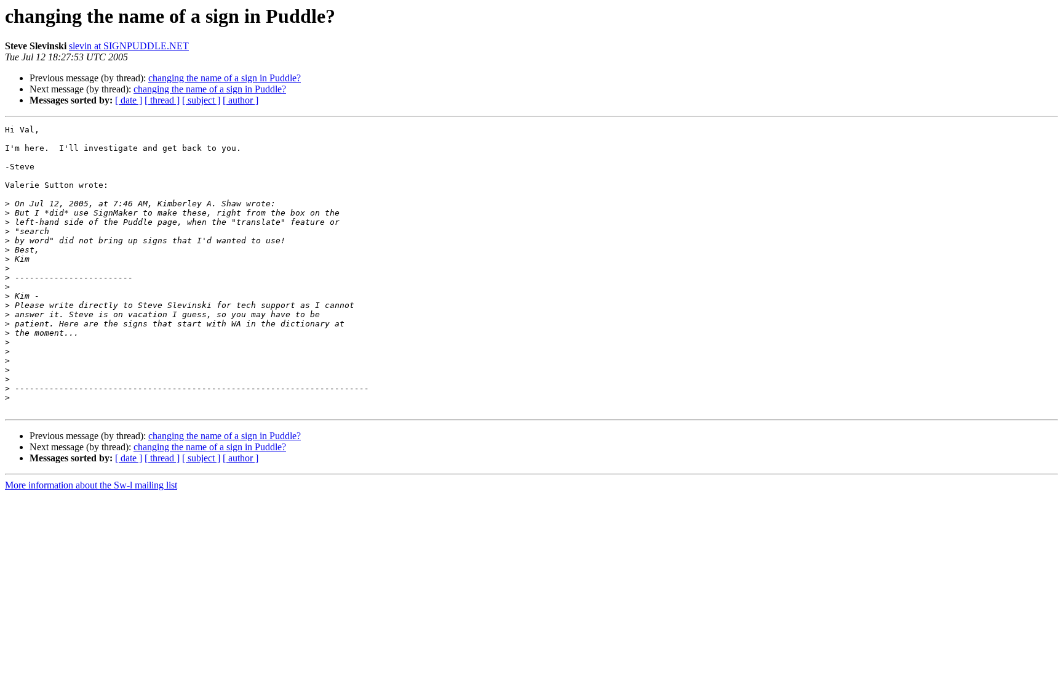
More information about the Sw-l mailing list (91, 485)
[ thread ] (162, 100)
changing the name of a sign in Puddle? (224, 78)
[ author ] (240, 100)
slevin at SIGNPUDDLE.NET (129, 46)
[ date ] (128, 100)
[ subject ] (201, 100)
